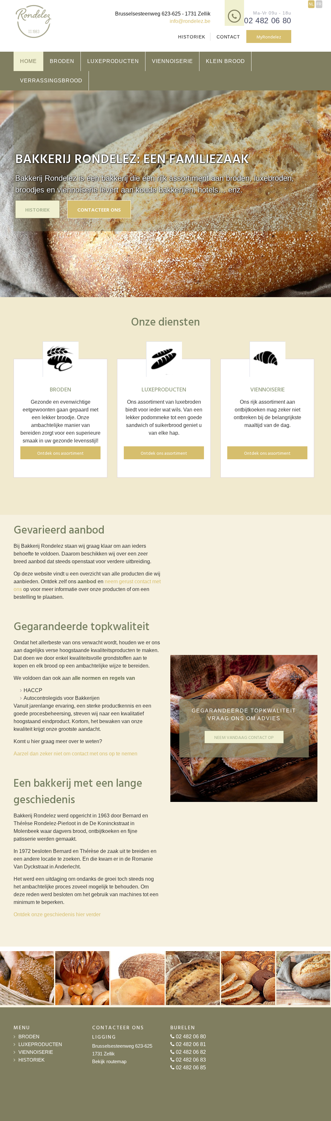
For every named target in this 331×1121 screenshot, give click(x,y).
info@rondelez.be (190, 21)
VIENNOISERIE (172, 61)
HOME (28, 61)
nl (311, 4)
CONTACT (228, 36)
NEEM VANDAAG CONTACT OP (244, 737)
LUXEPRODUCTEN (113, 61)
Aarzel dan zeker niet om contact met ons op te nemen (75, 753)
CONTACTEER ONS (99, 209)
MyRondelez (268, 36)
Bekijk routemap (109, 1061)
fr (319, 4)
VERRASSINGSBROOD (51, 80)
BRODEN (62, 61)
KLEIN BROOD (225, 61)
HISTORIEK (191, 36)
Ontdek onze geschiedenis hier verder (57, 914)
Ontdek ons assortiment (60, 453)
